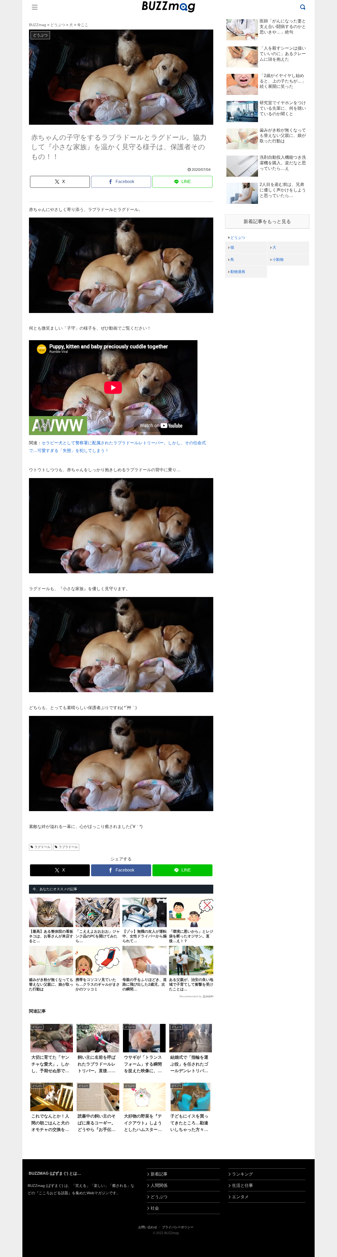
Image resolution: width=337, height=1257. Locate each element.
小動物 (278, 259)
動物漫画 (237, 271)
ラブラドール (68, 847)
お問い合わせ (147, 1227)
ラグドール (42, 847)
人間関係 (159, 1185)
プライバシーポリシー (178, 1227)
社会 (155, 1208)
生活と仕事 (242, 1185)
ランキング (242, 1174)
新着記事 (159, 1174)
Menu (35, 7)
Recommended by (191, 996)
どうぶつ (237, 237)
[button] (20, 974)
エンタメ (240, 1197)
